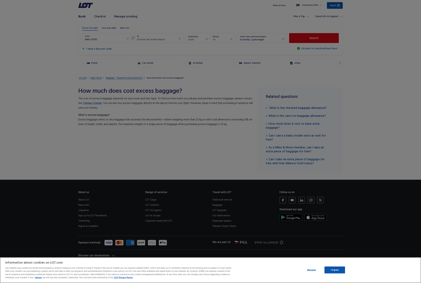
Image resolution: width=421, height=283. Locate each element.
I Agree (335, 270)
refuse (38, 277)
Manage (311, 270)
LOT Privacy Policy (123, 277)
